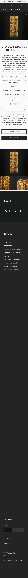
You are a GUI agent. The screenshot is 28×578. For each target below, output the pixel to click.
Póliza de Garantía (11, 263)
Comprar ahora (14, 137)
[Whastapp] (11, 234)
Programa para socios (12, 252)
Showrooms (8, 245)
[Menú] (22, 6)
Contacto (7, 256)
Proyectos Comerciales (12, 249)
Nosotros (7, 242)
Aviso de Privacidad (11, 270)
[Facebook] (5, 234)
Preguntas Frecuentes (12, 259)
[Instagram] (8, 234)
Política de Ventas (10, 266)
